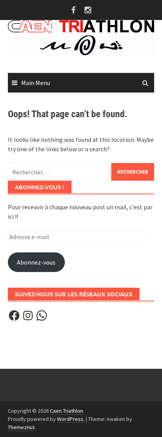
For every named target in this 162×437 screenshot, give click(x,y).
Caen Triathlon (66, 410)
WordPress (70, 418)
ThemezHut (21, 427)
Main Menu (35, 83)
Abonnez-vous (36, 262)
